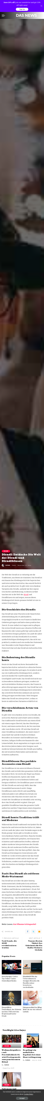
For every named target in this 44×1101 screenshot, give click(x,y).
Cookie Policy (28, 1094)
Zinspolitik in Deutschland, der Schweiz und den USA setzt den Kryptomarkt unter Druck (11, 1011)
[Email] (39, 931)
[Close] (41, 6)
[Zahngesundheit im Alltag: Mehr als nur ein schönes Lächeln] (32, 998)
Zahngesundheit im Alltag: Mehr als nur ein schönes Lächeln (32, 1009)
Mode (6, 551)
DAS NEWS (26, 15)
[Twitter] (33, 931)
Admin (7, 565)
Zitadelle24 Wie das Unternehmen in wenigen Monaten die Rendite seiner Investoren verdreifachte (31, 982)
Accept (22, 1098)
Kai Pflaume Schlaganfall (24, 924)
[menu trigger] (4, 15)
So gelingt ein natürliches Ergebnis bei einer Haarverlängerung (32, 1053)
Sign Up (22, 9)
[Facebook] (27, 931)
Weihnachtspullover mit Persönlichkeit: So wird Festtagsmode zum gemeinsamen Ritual (11, 1056)
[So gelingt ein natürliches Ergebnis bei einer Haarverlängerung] (32, 1040)
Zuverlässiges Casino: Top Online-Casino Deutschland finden (10, 979)
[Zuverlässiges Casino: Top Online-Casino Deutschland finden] (11, 967)
